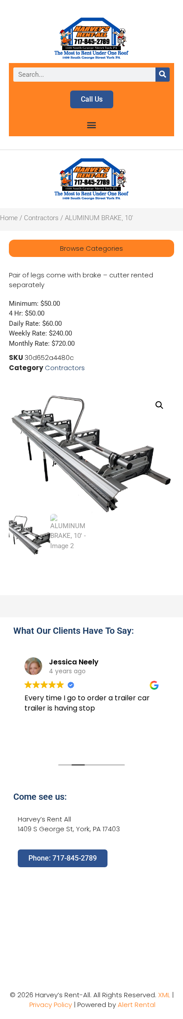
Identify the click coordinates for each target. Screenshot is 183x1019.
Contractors (41, 218)
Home (9, 218)
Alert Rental (136, 1004)
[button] (91, 124)
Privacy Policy (50, 1004)
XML (164, 994)
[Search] (162, 74)
